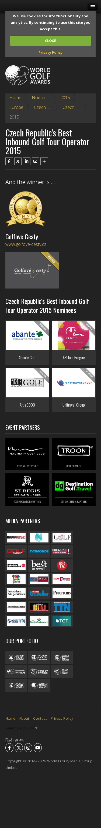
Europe (16, 107)
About (24, 718)
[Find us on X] (19, 747)
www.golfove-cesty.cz (25, 244)
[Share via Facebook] (9, 161)
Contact (40, 718)
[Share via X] (18, 161)
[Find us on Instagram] (28, 747)
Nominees (42, 97)
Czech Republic (48, 107)
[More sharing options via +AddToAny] (44, 161)
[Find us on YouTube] (38, 747)
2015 (65, 97)
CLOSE (50, 40)
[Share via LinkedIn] (26, 161)
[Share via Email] (35, 161)
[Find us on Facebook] (9, 747)
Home (15, 97)
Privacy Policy (50, 52)
